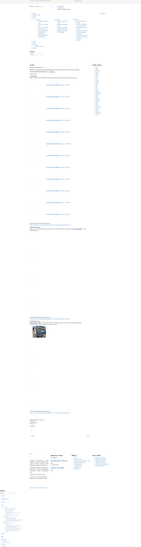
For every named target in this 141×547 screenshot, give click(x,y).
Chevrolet (97, 70)
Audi (96, 67)
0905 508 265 (60, 6)
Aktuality (76, 19)
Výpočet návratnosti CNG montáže (12, 521)
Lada (96, 87)
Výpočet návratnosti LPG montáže (12, 515)
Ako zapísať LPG (42, 29)
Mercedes (97, 92)
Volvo (96, 114)
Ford (96, 78)
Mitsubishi (97, 94)
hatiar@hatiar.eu (61, 7)
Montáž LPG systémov (100, 457)
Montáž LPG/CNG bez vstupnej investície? (14, 525)
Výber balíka (41, 33)
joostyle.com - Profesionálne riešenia (38, 487)
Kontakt (35, 48)
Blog (34, 43)
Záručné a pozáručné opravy (102, 464)
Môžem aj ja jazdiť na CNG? (11, 518)
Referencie (35, 44)
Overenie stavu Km (81, 21)
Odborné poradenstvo (100, 462)
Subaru (97, 108)
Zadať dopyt (102, 13)
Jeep (96, 84)
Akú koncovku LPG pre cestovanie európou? (14, 528)
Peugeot (97, 98)
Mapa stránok (78, 467)
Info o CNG (57, 19)
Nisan (96, 95)
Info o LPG (38, 19)
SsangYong (98, 106)
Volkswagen (98, 113)
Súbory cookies (78, 459)
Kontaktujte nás (78, 464)
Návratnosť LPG (36, 15)
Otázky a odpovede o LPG (10, 508)
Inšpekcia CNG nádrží (100, 461)
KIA (96, 86)
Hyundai (97, 81)
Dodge (97, 75)
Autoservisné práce (100, 465)
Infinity (97, 83)
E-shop (34, 16)
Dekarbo (79, 40)
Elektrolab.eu (33, 476)
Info (34, 18)
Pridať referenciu (40, 46)
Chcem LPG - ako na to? (10, 509)
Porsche (97, 100)
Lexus (96, 89)
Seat (96, 103)
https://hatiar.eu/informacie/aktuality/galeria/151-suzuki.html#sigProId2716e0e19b (50, 319)
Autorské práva (78, 465)
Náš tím (4, 546)
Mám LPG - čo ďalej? (43, 27)
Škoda (96, 105)
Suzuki (96, 110)
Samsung (77, 468)
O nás (76, 457)
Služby (34, 41)
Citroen (97, 72)
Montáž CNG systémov (100, 459)
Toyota (97, 111)
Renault (97, 102)
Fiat (96, 76)
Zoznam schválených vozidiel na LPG (13, 512)
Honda (97, 80)
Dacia (96, 73)
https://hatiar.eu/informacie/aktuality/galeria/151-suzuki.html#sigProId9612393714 (50, 225)
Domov (34, 13)
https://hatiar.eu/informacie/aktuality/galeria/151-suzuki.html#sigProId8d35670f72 (50, 413)
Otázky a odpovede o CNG (11, 517)
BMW (96, 69)
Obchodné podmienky (80, 462)
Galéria (78, 22)
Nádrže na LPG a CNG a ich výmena (12, 530)
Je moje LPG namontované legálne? (13, 529)
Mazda (97, 91)
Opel (96, 97)
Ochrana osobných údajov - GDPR (82, 461)
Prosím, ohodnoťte (35, 71)
